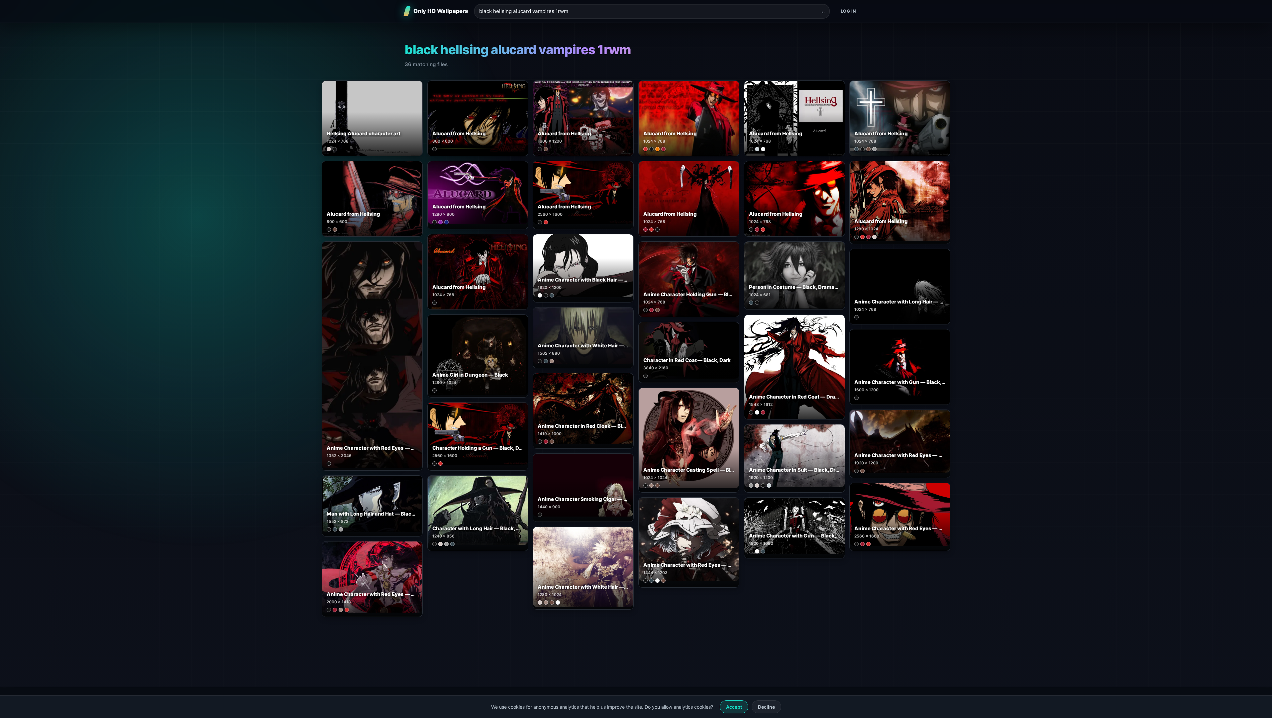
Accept (734, 707)
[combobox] (648, 11)
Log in (848, 11)
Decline (766, 707)
